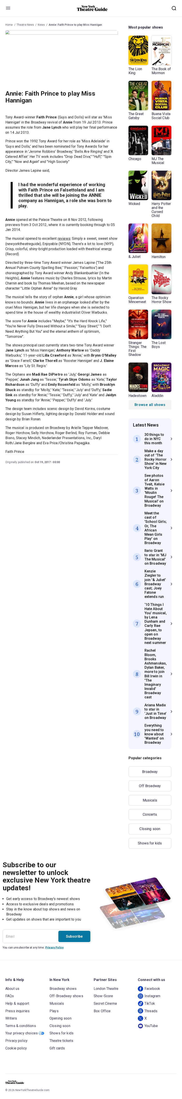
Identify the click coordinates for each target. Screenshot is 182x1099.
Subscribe (74, 936)
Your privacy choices (21, 1033)
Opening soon (60, 1018)
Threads (150, 1011)
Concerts (150, 814)
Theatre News (25, 24)
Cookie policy (16, 1048)
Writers (11, 1018)
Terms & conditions (20, 1026)
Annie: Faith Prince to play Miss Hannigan (75, 24)
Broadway (150, 772)
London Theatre (106, 989)
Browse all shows (150, 405)
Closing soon (149, 829)
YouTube (151, 1026)
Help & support (17, 1003)
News (41, 24)
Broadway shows (63, 989)
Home (9, 24)
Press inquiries (17, 1011)
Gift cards (57, 1048)
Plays (54, 1011)
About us (12, 989)
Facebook (152, 989)
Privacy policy (16, 1041)
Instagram (152, 996)
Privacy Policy (54, 947)
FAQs (9, 996)
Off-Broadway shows (66, 996)
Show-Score (103, 996)
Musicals (150, 800)
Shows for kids (150, 843)
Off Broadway (150, 786)
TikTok (149, 1003)
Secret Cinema (105, 1003)
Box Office (102, 1011)
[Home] (92, 8)
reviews (64, 238)
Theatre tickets (61, 1041)
